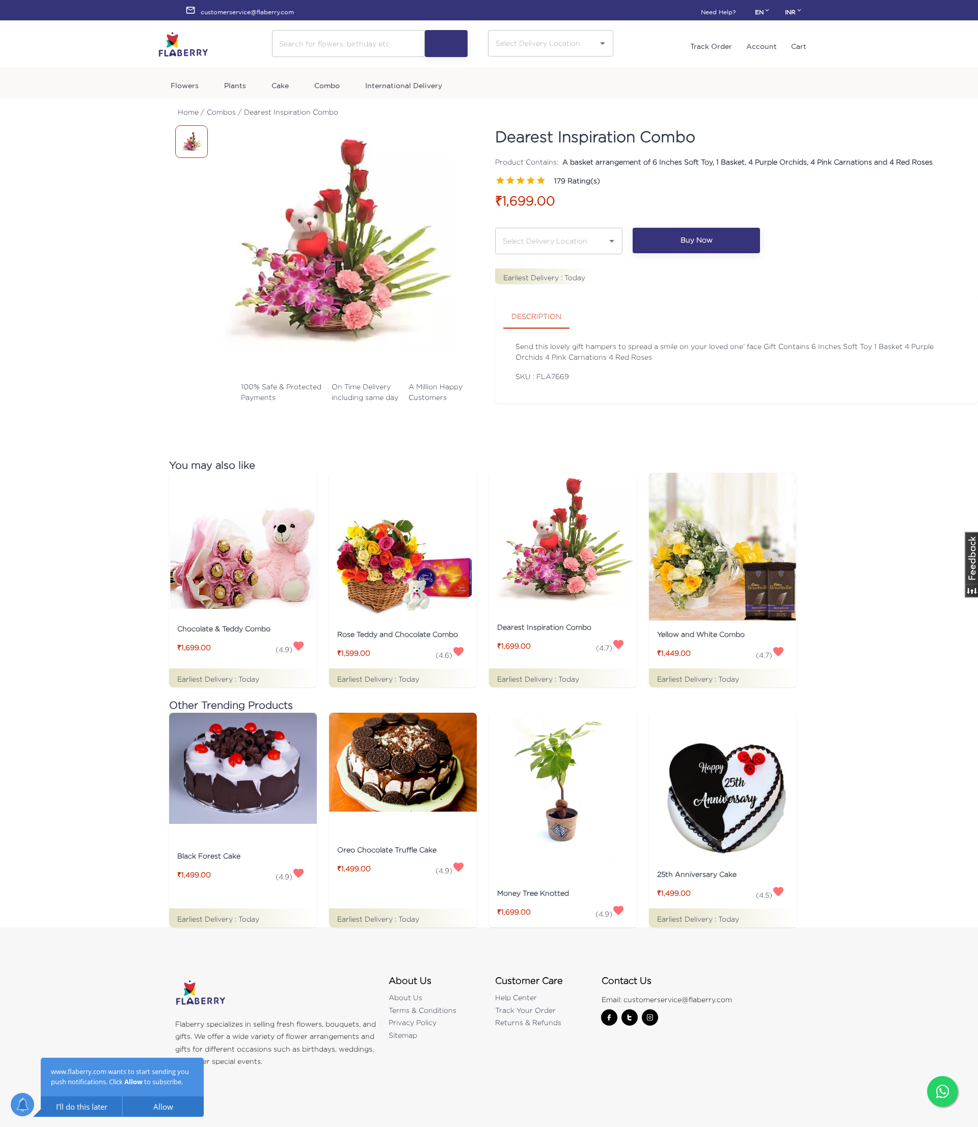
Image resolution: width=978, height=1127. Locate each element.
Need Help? (718, 12)
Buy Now (697, 240)
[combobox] (543, 43)
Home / (191, 112)
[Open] (602, 43)
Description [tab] (536, 316)
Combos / (224, 112)
